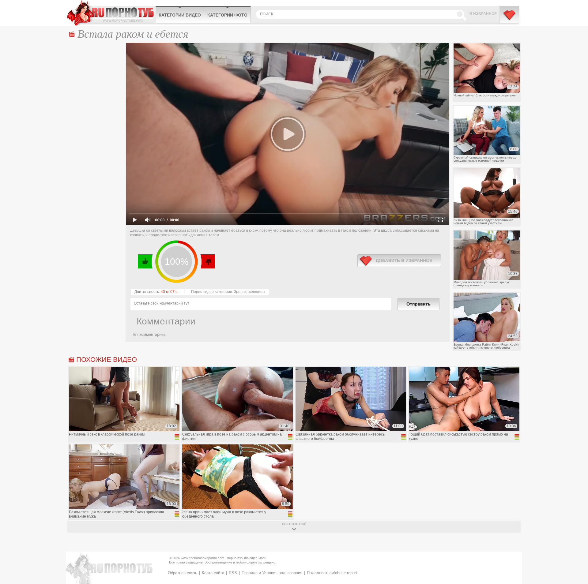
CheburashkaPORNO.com (111, 13)
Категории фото (227, 15)
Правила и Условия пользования (272, 573)
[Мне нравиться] (145, 261)
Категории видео (180, 15)
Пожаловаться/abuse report (332, 573)
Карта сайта (213, 573)
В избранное (483, 14)
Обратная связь (182, 573)
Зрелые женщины (249, 292)
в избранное (399, 260)
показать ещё (294, 524)
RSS (233, 573)
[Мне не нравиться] (207, 261)
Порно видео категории (211, 292)
